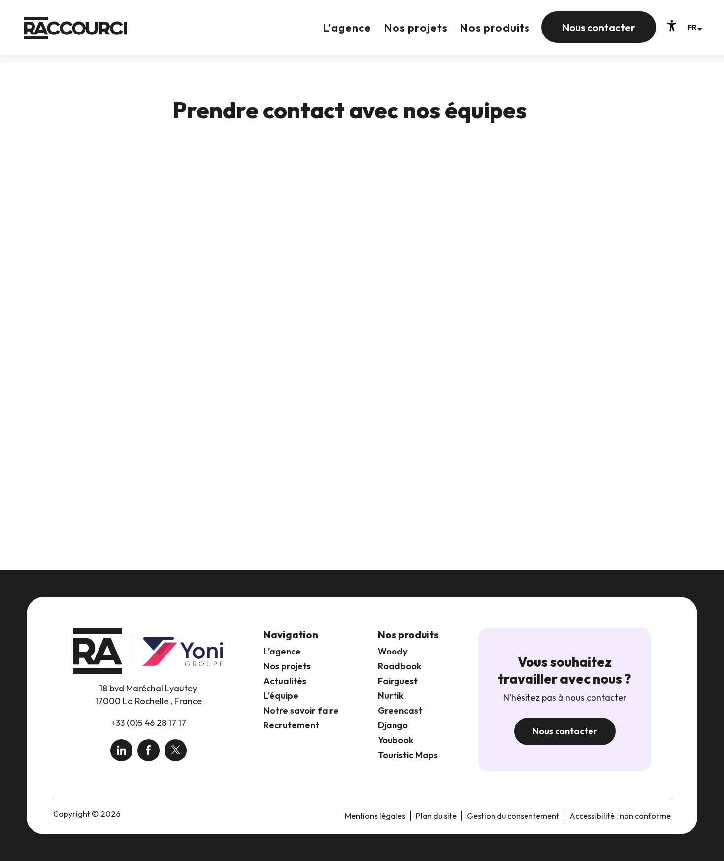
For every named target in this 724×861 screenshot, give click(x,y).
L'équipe (280, 695)
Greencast (400, 710)
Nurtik (391, 695)
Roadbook (400, 666)
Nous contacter (564, 731)
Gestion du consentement (513, 816)
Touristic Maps (408, 754)
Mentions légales (375, 816)
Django (393, 725)
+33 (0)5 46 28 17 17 (148, 722)
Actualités (284, 681)
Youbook (396, 740)
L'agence (282, 651)
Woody (392, 651)
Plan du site (436, 816)
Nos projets (287, 666)
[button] (695, 27)
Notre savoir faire (301, 710)
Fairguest (398, 681)
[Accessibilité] (672, 26)
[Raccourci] (75, 35)
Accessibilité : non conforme (620, 816)
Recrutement (291, 725)
